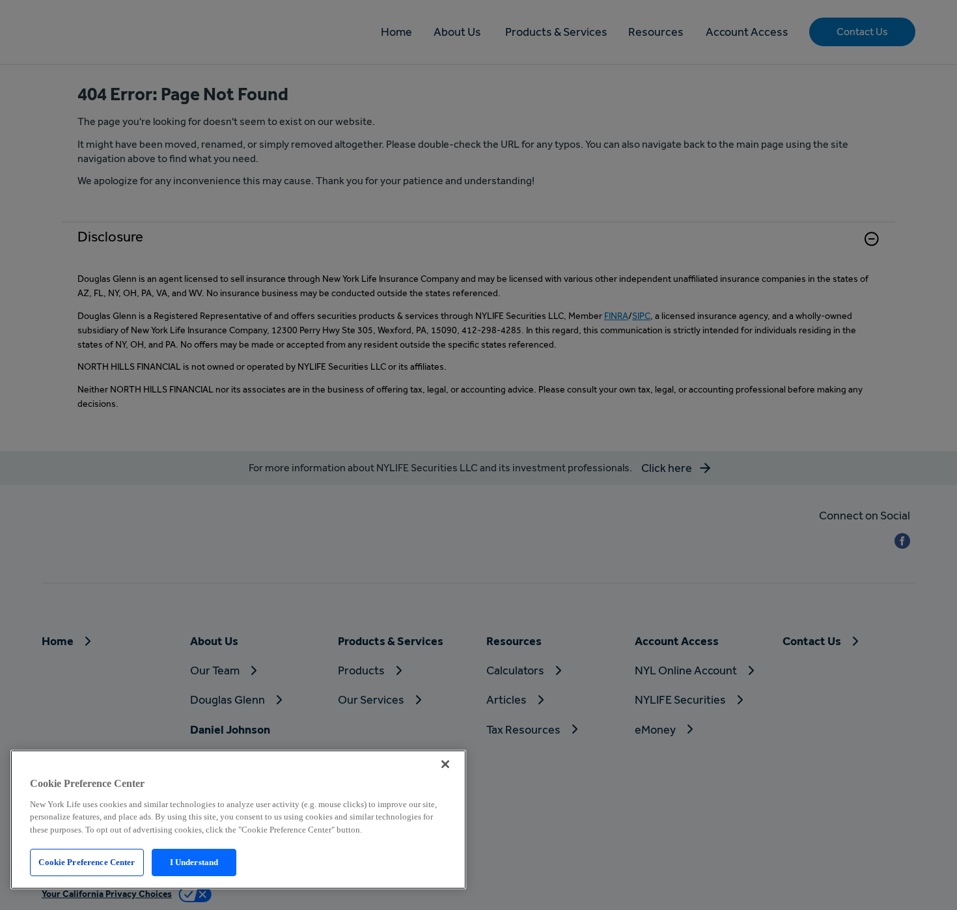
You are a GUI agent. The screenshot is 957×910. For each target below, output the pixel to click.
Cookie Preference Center (86, 862)
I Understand (194, 862)
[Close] (445, 764)
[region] (238, 819)
